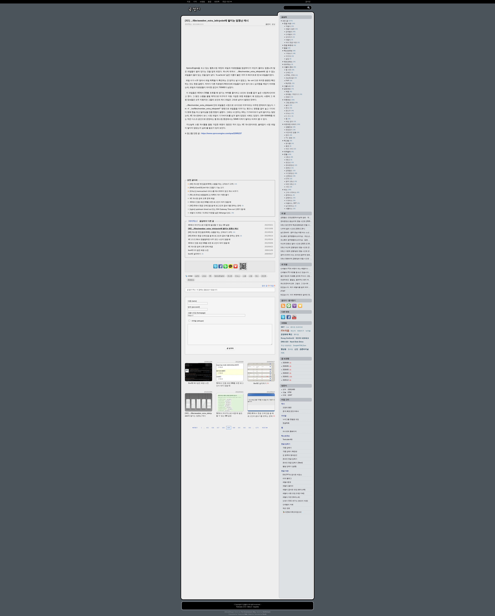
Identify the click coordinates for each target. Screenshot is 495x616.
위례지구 (300, 331)
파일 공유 (290, 121)
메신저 (293, 331)
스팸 (244, 276)
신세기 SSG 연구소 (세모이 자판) (295, 501)
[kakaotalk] (230, 268)
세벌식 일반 (291, 29)
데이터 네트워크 (302, 338)
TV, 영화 (290, 138)
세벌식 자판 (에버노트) (291, 497)
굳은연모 (288, 89)
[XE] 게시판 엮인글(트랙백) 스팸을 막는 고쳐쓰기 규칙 (212, 184)
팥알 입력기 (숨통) (289, 466)
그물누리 (288, 86)
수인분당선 (291, 173)
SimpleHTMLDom (299, 345)
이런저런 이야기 (292, 124)
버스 (287, 190)
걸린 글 (265, 286)
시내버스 (290, 200)
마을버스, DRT (292, 203)
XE (210, 276)
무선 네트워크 (286, 345)
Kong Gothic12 (287, 338)
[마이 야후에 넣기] (294, 308)
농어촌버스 (291, 206)
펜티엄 (296, 334)
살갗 (288, 59)
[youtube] (294, 319)
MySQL (290, 83)
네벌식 (289, 40)
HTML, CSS (291, 75)
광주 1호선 (291, 181)
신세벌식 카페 (288, 505)
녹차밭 (308, 331)
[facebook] (289, 319)
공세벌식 (290, 32)
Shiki (245, 614)
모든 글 (287, 21)
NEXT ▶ (265, 427)
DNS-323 (284, 342)
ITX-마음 (285, 330)
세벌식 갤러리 (288, 486)
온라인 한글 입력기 (290, 459)
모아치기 (290, 37)
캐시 (256, 276)
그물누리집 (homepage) (196, 313)
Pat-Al (264, 614)
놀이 (289, 105)
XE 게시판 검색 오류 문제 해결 (202, 198)
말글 (287, 48)
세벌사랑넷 (287, 482)
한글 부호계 (289, 45)
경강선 (289, 162)
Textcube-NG (287, 439)
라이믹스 (188, 24)
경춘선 (289, 168)
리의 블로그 (287, 478)
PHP (289, 81)
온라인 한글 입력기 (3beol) (293, 463)
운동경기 (290, 130)
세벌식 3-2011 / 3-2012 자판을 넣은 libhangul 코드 (210, 213)
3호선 (289, 160)
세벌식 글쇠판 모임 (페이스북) (294, 490)
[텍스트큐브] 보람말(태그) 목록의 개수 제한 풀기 (209, 195)
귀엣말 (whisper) (197, 321)
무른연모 (289, 100)
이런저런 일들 (292, 132)
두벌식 (289, 26)
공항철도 (290, 171)
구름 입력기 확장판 (290, 451)
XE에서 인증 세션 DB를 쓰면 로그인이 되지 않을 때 (210, 202)
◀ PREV (195, 427)
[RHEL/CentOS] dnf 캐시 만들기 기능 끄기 (207, 188)
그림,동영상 (291, 103)
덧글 (272, 286)
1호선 (289, 157)
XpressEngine (219, 276)
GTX (289, 179)
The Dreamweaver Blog (248, 612)
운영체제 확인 (286, 334)
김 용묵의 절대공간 (290, 455)
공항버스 (290, 198)
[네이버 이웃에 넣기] (289, 308)
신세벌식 (290, 34)
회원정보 (191, 280)
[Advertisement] (230, 46)
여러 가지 (290, 149)
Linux (204, 276)
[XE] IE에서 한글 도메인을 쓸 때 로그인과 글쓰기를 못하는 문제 (215, 206)
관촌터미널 (304, 349)
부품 (289, 92)
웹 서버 (290, 70)
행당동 (283, 349)
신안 (296, 349)
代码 (282, 353)
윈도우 (289, 111)
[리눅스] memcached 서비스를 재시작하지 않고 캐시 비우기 (214, 191)
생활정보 (290, 127)
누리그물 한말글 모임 (291, 419)
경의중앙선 (291, 165)
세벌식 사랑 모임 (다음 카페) (293, 493)
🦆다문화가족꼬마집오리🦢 (293, 512)
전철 (287, 154)
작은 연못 (286, 508)
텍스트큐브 (289, 51)
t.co (287, 327)
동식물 (289, 143)
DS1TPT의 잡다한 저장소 (292, 475)
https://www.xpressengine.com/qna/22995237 (221, 133)
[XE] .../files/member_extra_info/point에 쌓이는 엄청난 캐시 (217, 20)
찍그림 (288, 141)
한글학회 (286, 423)
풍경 (288, 146)
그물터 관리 (289, 67)
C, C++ (289, 116)
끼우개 (289, 56)
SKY (282, 327)
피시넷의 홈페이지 (290, 431)
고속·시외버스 (292, 192)
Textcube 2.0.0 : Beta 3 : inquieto (247, 607)
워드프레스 (289, 62)
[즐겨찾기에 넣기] (300, 308)
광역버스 (290, 195)
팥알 (273, 24)
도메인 (289, 72)
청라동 (290, 349)
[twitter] (283, 319)
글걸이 (245, 604)
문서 (289, 108)
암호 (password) (194, 307)
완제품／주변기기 (294, 94)
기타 (289, 187)
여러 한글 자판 (292, 42)
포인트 (263, 276)
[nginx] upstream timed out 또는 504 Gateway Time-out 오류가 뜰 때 (217, 209)
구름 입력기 (287, 448)
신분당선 (290, 176)
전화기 (289, 97)
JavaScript (291, 78)
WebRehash (266, 612)
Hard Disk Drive (296, 342)
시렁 (250, 276)
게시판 (229, 276)
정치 (289, 135)
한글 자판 (289, 23)
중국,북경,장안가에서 (291, 411)
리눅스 (237, 276)
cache (197, 276)
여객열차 (288, 152)
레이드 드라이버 (296, 327)
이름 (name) (192, 301)
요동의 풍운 (287, 407)
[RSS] (283, 308)
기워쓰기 (290, 53)
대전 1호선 (291, 184)
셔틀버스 (290, 209)
